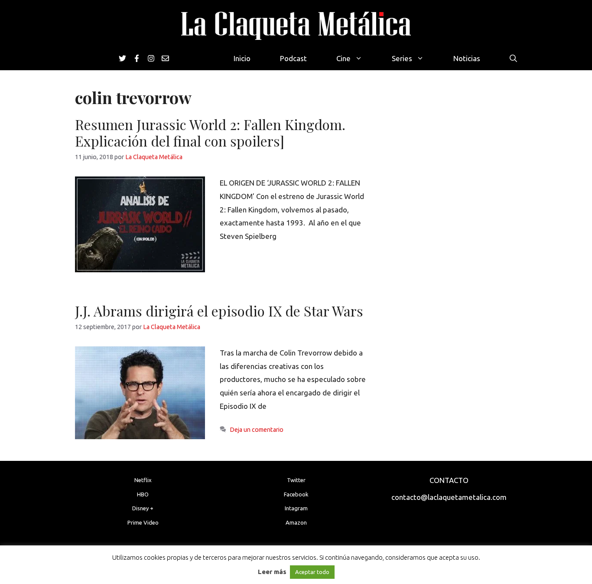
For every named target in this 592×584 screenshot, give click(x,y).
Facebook (296, 494)
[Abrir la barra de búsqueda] (513, 58)
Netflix (143, 480)
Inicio (242, 58)
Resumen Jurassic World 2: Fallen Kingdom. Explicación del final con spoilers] (210, 132)
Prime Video (143, 522)
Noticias (466, 58)
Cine (343, 58)
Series (402, 58)
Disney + (142, 508)
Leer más (272, 571)
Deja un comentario (256, 429)
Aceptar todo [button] (312, 572)
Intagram (296, 508)
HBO (143, 494)
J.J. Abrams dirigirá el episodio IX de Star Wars (219, 310)
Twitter (296, 480)
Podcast (293, 58)
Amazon (296, 522)
